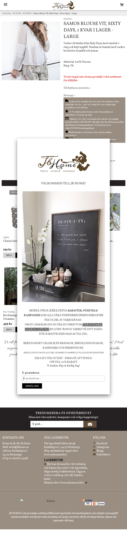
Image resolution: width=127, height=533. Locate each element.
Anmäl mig (32, 386)
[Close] (110, 139)
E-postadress (30, 373)
